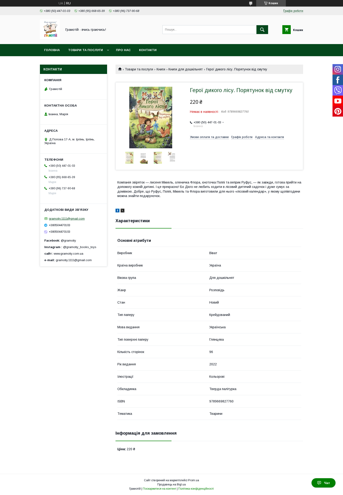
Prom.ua (193, 480)
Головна (52, 50)
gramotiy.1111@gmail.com (67, 218)
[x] (122, 211)
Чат (327, 483)
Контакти (148, 50)
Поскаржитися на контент (159, 488)
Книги (161, 69)
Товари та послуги (85, 50)
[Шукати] (262, 29)
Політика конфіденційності (196, 488)
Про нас (123, 50)
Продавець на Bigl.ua (171, 484)
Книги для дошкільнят (185, 69)
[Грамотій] (50, 38)
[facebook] (117, 211)
